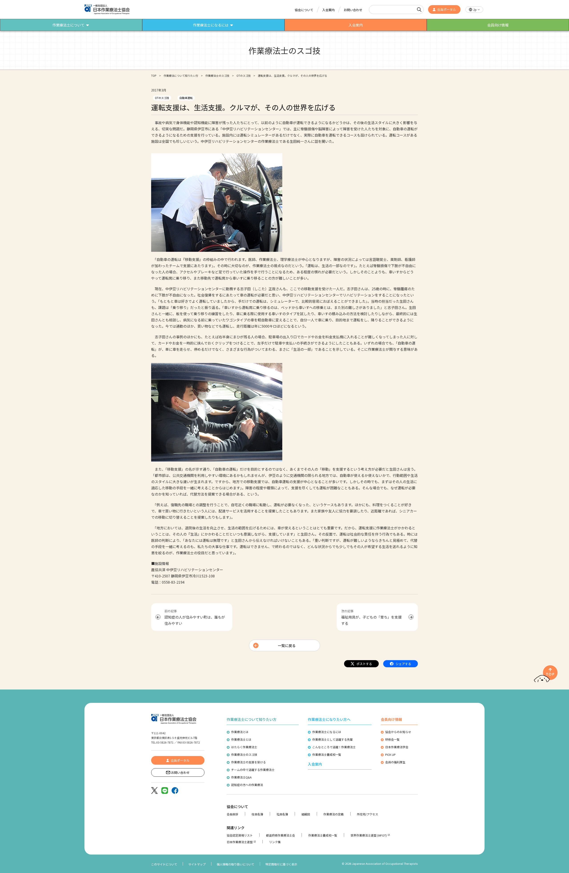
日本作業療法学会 (396, 747)
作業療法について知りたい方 (181, 75)
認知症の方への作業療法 (247, 785)
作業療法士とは (241, 739)
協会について (304, 10)
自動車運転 (186, 98)
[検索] (419, 9)
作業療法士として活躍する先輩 (332, 739)
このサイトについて (164, 864)
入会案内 (328, 10)
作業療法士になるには (326, 732)
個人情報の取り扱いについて (235, 864)
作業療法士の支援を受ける (248, 762)
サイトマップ (197, 864)
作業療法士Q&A (241, 777)
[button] (474, 9)
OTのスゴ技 (243, 75)
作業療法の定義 (333, 814)
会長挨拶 (232, 814)
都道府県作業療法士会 (280, 835)
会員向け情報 (391, 719)
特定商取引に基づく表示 (281, 864)
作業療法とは (239, 732)
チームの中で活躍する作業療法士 (252, 770)
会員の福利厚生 (395, 762)
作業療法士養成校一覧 (326, 754)
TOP (153, 75)
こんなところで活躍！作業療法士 (334, 747)
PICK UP (390, 754)
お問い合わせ (353, 10)
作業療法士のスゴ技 (217, 75)
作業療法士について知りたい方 (251, 719)
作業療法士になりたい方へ (329, 719)
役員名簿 (257, 814)
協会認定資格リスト (240, 835)
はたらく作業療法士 (244, 747)
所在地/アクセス (367, 814)
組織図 (305, 814)
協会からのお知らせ (398, 732)
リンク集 (275, 842)
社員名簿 (282, 814)
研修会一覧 (392, 739)
